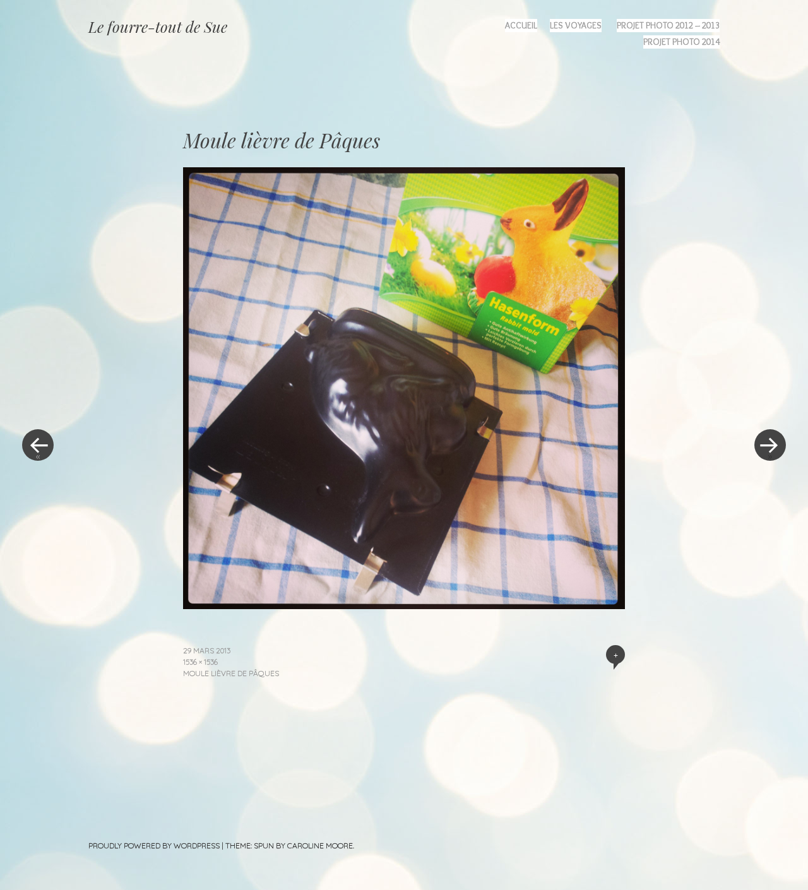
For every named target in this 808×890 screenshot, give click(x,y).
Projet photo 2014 (681, 41)
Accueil (521, 25)
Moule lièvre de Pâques (231, 673)
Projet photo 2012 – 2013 (668, 25)
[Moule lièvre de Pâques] (404, 604)
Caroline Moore (320, 845)
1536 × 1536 (200, 662)
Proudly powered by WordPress (154, 845)
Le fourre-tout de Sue (157, 26)
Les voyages (576, 25)
